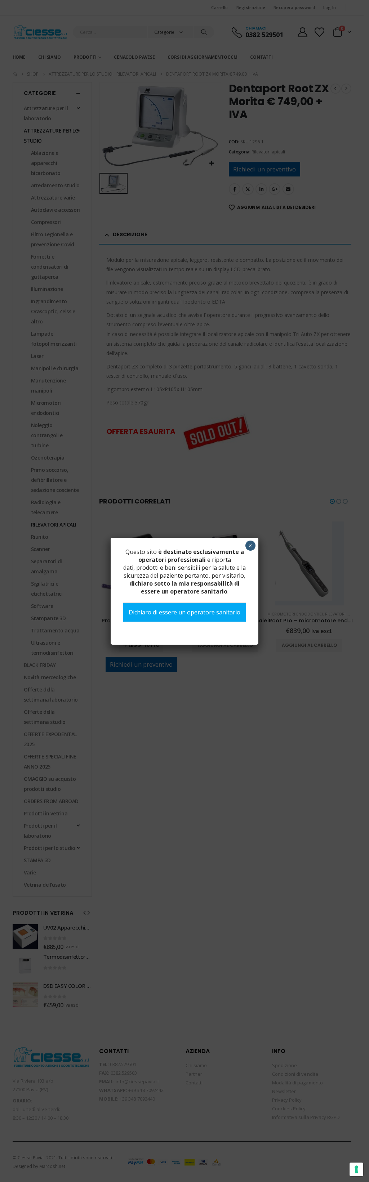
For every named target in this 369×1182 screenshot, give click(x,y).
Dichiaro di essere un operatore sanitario (184, 612)
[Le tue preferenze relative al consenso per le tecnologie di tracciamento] (356, 1169)
